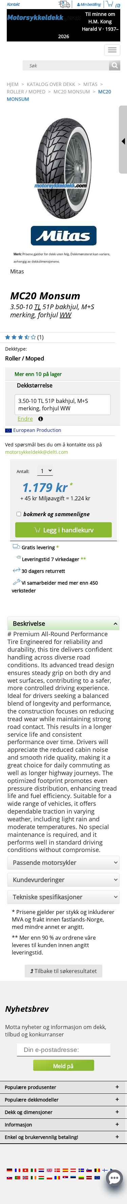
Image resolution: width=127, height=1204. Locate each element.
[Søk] (114, 65)
